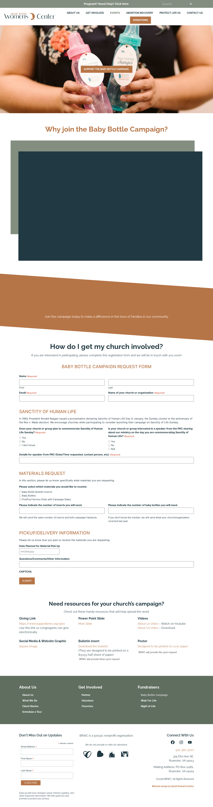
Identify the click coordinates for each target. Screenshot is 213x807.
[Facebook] (173, 742)
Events (115, 12)
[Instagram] (181, 742)
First (21, 387)
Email (27, 392)
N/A (113, 449)
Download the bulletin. (93, 646)
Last (110, 387)
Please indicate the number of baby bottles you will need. (143, 505)
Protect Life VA (170, 12)
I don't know (28, 445)
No (23, 441)
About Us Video (148, 623)
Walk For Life (149, 700)
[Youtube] (190, 742)
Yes (24, 438)
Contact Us (195, 12)
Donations (140, 20)
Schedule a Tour (32, 711)
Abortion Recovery (139, 12)
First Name (27, 758)
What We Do (29, 700)
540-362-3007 (185, 750)
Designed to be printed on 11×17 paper (163, 646)
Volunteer (88, 700)
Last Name (27, 770)
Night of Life (148, 706)
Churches (87, 706)
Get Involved (95, 12)
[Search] (191, 4)
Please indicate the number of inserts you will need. (50, 505)
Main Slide (85, 623)
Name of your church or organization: (136, 392)
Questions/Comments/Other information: (44, 559)
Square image (28, 646)
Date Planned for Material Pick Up (39, 546)
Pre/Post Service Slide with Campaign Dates (46, 499)
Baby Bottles (29, 495)
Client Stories (30, 706)
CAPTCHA (25, 571)
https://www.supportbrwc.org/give (42, 623)
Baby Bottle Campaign (154, 694)
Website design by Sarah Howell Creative (173, 786)
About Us (73, 12)
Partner (86, 694)
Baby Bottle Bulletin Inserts (37, 492)
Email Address (29, 746)
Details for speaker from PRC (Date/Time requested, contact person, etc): (69, 454)
